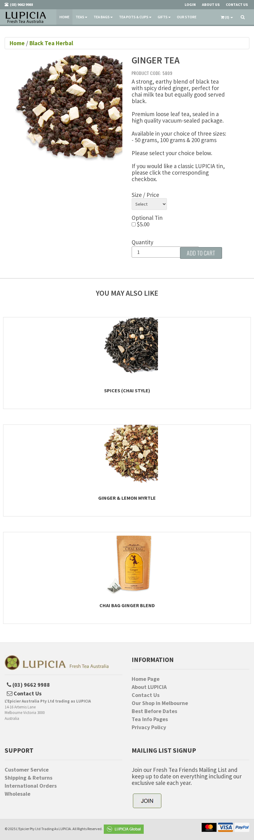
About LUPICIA (149, 687)
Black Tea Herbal (51, 43)
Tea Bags (102, 17)
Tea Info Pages (150, 719)
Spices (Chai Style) (127, 390)
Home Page (146, 679)
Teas (80, 17)
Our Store (186, 17)
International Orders (31, 785)
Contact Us (146, 695)
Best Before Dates (154, 711)
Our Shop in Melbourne (160, 703)
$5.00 (142, 224)
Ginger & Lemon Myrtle (127, 498)
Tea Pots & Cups (133, 17)
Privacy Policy (149, 727)
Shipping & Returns (28, 777)
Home (64, 17)
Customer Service (27, 769)
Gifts (163, 17)
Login (190, 4)
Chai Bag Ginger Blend (127, 605)
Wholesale (17, 793)
